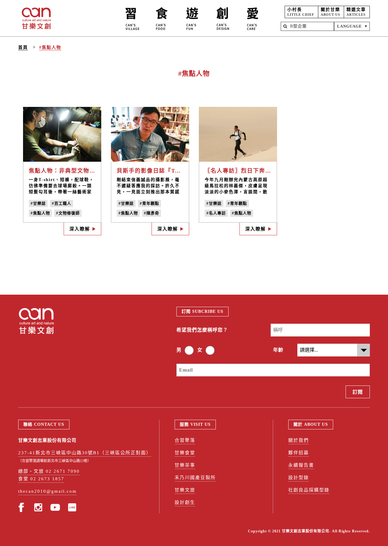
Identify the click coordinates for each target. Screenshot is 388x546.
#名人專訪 (216, 213)
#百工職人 (61, 203)
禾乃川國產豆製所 (195, 477)
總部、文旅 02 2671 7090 (49, 471)
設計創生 (185, 502)
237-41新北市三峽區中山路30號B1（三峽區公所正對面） (84, 452)
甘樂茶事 (185, 465)
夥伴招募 (298, 452)
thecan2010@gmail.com (47, 491)
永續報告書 (301, 465)
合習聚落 (185, 440)
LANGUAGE (349, 26)
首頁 (23, 47)
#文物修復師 (68, 213)
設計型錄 (298, 477)
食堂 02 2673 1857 (41, 478)
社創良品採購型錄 (308, 490)
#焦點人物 (50, 47)
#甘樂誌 (38, 203)
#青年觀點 (149, 203)
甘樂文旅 (185, 490)
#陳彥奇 (151, 213)
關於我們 (298, 440)
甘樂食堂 (185, 452)
